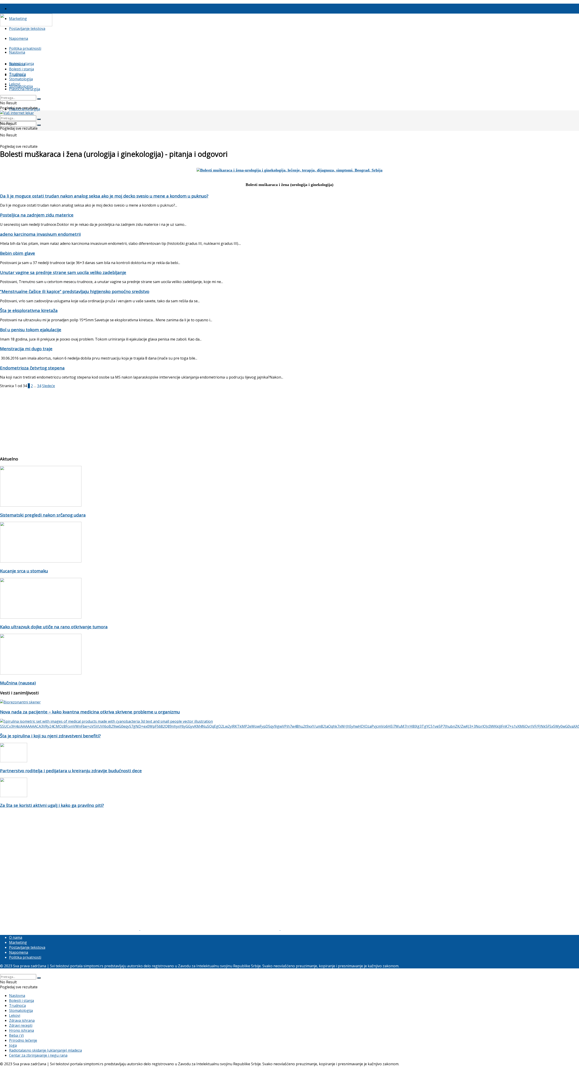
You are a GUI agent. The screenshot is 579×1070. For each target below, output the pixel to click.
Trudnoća (17, 73)
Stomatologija (21, 86)
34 (39, 385)
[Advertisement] (135, 420)
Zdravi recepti (20, 1025)
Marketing (18, 942)
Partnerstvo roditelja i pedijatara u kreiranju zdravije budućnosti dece (71, 770)
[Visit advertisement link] (70, 928)
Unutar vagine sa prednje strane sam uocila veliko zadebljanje (63, 272)
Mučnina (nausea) (18, 683)
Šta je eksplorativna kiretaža (29, 310)
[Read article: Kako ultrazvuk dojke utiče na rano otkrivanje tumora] (289, 599)
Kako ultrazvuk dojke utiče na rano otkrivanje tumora (54, 626)
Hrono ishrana (21, 1030)
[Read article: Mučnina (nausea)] (289, 655)
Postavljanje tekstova (27, 28)
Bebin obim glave (17, 253)
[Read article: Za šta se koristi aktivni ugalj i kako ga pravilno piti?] (289, 788)
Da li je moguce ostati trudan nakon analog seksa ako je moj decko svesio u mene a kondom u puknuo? (104, 196)
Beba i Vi (16, 1035)
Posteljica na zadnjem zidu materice (37, 215)
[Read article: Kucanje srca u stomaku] (289, 543)
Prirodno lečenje (23, 1040)
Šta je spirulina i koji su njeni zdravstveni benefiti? (50, 736)
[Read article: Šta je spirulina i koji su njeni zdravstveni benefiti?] (289, 724)
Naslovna (17, 52)
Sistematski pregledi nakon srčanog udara (43, 515)
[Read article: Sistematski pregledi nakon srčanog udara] (289, 487)
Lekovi (14, 83)
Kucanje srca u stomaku (24, 571)
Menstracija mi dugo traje (26, 348)
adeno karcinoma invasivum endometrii (40, 234)
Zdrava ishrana (22, 1020)
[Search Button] (39, 125)
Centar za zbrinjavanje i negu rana (38, 1055)
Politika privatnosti (25, 48)
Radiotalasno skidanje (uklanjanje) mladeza (45, 1050)
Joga (13, 1045)
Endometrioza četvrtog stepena (32, 368)
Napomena (18, 38)
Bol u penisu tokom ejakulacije (30, 329)
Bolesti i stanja (21, 69)
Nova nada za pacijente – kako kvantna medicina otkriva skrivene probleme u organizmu (90, 712)
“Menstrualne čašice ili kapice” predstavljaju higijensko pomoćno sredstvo (74, 291)
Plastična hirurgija (24, 88)
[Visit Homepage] (26, 24)
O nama (15, 8)
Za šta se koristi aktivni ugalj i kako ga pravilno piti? (52, 805)
